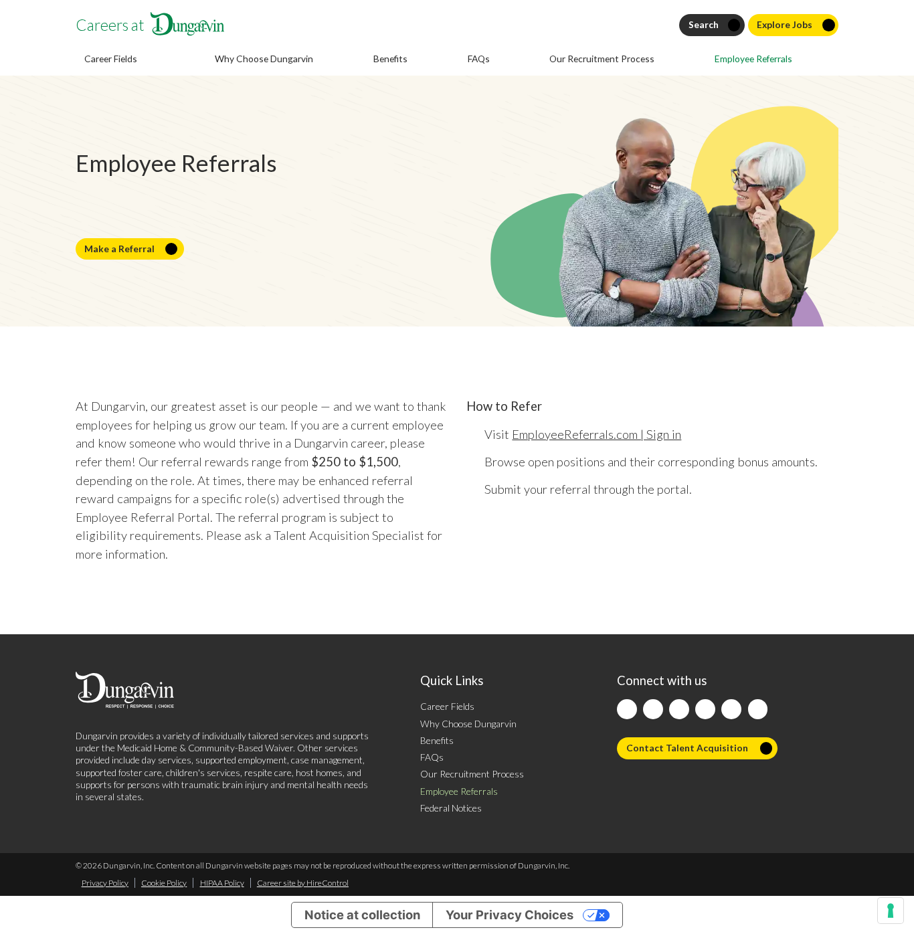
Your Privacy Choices (509, 914)
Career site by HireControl (303, 883)
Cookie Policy (164, 883)
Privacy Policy (105, 883)
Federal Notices (451, 808)
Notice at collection (362, 914)
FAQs (479, 58)
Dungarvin (97, 735)
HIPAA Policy (222, 883)
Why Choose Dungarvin (264, 58)
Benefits (390, 58)
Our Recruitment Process (601, 58)
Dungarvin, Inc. (129, 865)
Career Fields (447, 706)
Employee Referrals (753, 58)
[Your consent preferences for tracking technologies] (890, 910)
